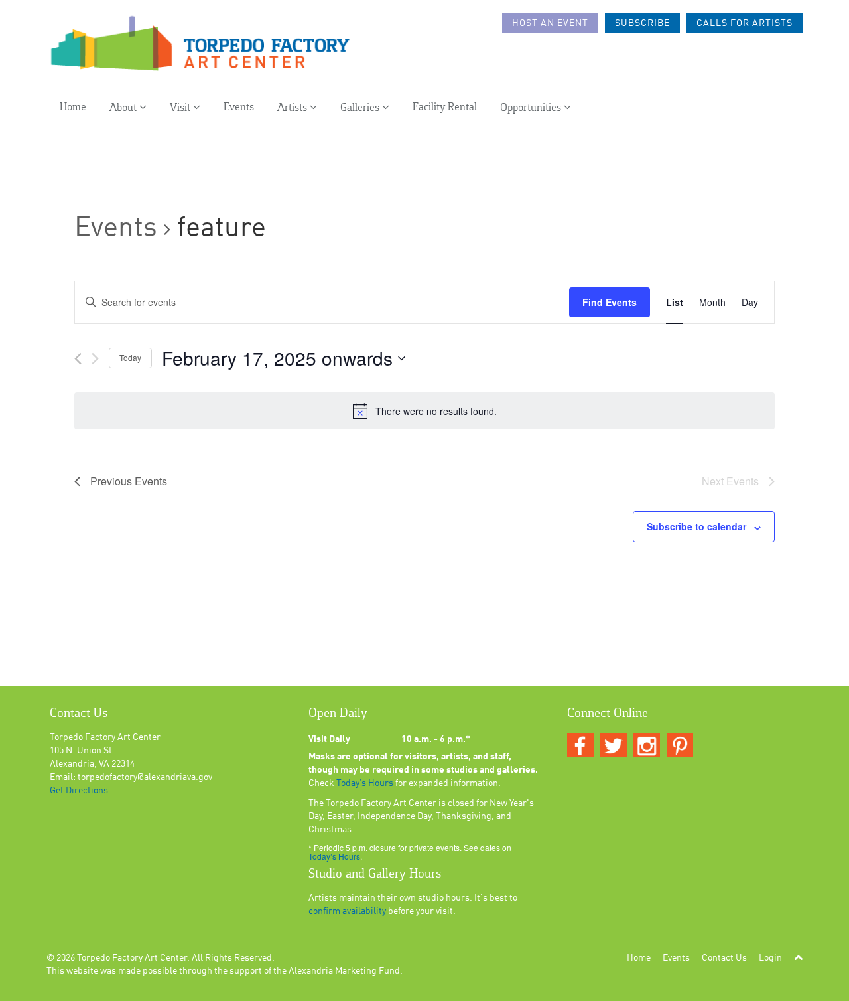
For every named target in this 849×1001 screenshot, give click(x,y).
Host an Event (550, 23)
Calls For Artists (744, 23)
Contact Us (724, 958)
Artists (293, 108)
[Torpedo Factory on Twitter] (613, 746)
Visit (181, 108)
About (124, 108)
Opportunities (532, 108)
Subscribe (642, 23)
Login (770, 958)
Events (239, 107)
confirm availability (347, 911)
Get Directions (79, 790)
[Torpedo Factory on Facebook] (580, 746)
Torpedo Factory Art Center (132, 958)
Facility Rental (445, 107)
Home (73, 107)
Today (130, 357)
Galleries (361, 108)
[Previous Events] (78, 358)
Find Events (609, 302)
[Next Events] (95, 358)
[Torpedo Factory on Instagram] (646, 746)
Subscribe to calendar (696, 526)
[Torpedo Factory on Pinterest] (680, 746)
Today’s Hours (364, 783)
